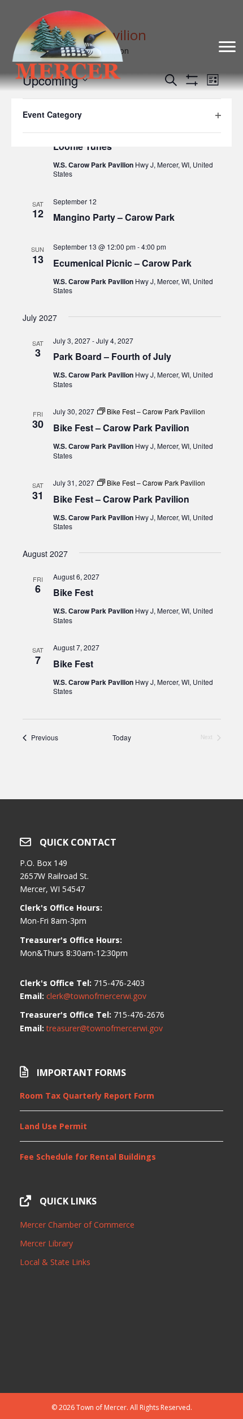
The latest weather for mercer (121, 1364)
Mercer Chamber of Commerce (77, 1224)
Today (121, 737)
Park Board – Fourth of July (112, 356)
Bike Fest (73, 592)
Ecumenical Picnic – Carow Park (122, 262)
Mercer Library (46, 1243)
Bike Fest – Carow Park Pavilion (121, 427)
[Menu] (227, 47)
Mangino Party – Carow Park (114, 217)
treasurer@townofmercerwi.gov (104, 1028)
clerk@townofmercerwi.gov (96, 996)
